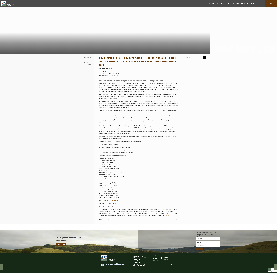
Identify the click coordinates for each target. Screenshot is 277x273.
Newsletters (87, 62)
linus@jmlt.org (103, 78)
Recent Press (87, 57)
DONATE (271, 3)
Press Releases (87, 60)
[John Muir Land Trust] (7, 3)
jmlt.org (167, 215)
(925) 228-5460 (136, 259)
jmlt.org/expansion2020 (111, 200)
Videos (89, 64)
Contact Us (135, 260)
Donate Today (61, 244)
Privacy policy (136, 262)
